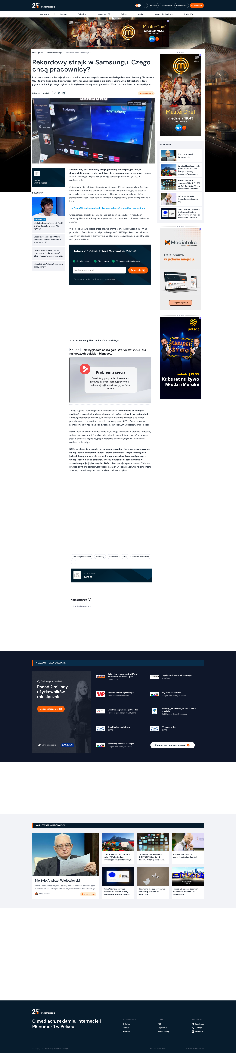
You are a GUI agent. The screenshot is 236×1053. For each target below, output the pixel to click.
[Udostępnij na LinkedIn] (64, 93)
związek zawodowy (140, 556)
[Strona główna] (43, 5)
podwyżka (113, 556)
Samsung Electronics (82, 556)
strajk (125, 556)
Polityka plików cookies (195, 1048)
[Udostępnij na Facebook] (60, 93)
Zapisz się (136, 270)
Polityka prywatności (158, 1048)
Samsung (100, 556)
